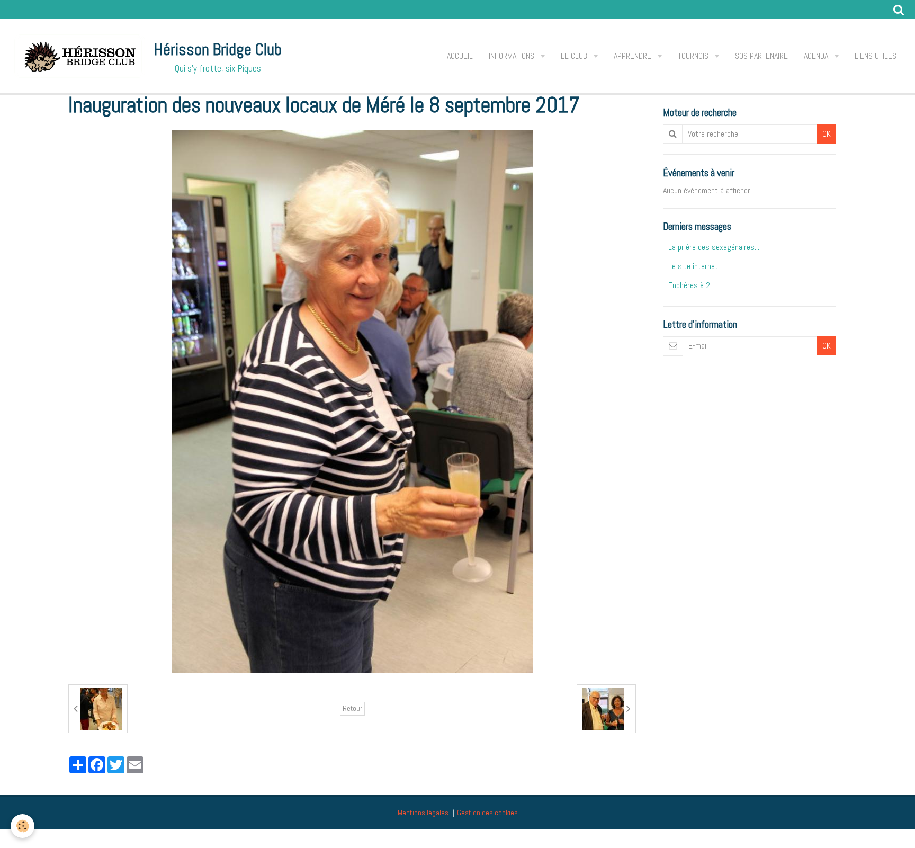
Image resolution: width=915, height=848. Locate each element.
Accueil (460, 55)
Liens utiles (875, 55)
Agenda (817, 55)
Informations (512, 55)
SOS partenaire (761, 55)
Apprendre (633, 55)
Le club (575, 55)
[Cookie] (22, 826)
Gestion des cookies (487, 812)
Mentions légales (423, 812)
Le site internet (693, 266)
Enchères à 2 (689, 285)
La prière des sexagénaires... (713, 247)
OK (826, 133)
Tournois (694, 55)
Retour (352, 708)
